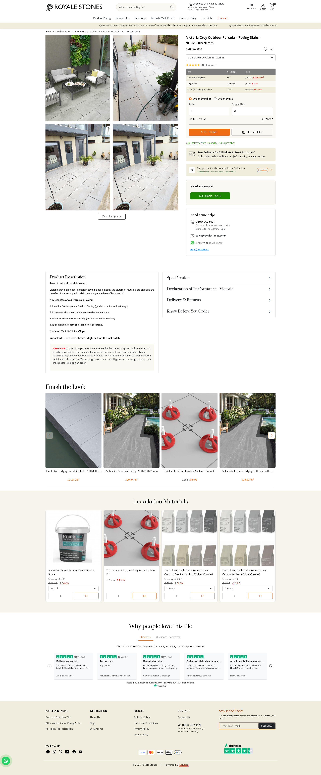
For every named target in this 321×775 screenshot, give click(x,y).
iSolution (184, 764)
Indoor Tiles (122, 18)
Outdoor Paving (102, 18)
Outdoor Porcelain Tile (57, 717)
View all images (110, 216)
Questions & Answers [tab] (168, 637)
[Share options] (273, 49)
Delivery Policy (142, 717)
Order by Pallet (202, 98)
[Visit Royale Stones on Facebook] (47, 752)
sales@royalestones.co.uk (211, 235)
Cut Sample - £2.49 (210, 195)
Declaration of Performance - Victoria (200, 289)
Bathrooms (140, 18)
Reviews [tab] (146, 637)
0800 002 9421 (200, 4)
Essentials (206, 18)
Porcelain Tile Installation (59, 728)
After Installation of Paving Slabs (63, 723)
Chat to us (202, 242)
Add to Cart (209, 132)
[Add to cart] (86, 596)
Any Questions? (199, 249)
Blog (92, 723)
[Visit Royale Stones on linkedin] (67, 752)
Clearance (222, 18)
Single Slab (238, 104)
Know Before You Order (188, 311)
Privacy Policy (141, 728)
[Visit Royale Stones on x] (60, 752)
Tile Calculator (253, 132)
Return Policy (141, 734)
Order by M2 (225, 98)
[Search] (172, 7)
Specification (178, 277)
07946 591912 (217, 4)
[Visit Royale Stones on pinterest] (74, 752)
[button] (271, 435)
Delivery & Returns (184, 300)
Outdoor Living (187, 18)
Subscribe (266, 726)
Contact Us (184, 717)
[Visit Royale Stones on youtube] (80, 752)
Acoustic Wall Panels (163, 18)
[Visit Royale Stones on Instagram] (54, 752)
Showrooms (96, 728)
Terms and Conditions (146, 723)
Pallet (192, 104)
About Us (95, 717)
